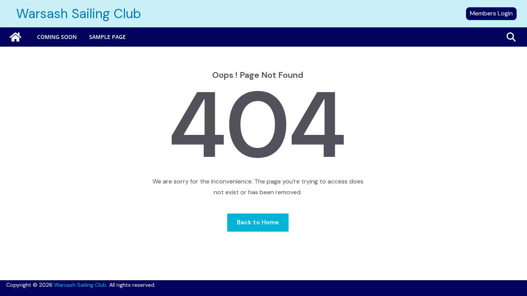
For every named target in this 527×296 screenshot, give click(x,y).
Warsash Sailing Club (78, 13)
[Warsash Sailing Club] (15, 37)
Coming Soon (57, 36)
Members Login (491, 13)
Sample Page (107, 36)
